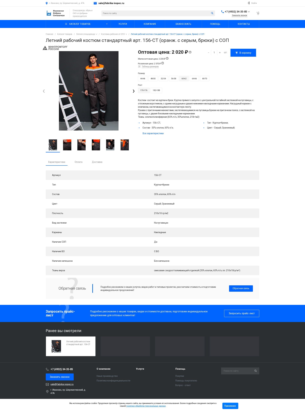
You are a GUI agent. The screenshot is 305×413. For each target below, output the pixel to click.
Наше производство (107, 376)
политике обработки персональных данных (146, 406)
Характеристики (56, 162)
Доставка (97, 162)
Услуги (140, 368)
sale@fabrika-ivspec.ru (111, 3)
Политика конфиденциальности (113, 380)
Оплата (78, 162)
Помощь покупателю (186, 380)
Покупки (179, 376)
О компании (103, 368)
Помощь (180, 368)
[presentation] (44, 91)
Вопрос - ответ (183, 385)
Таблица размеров (150, 66)
